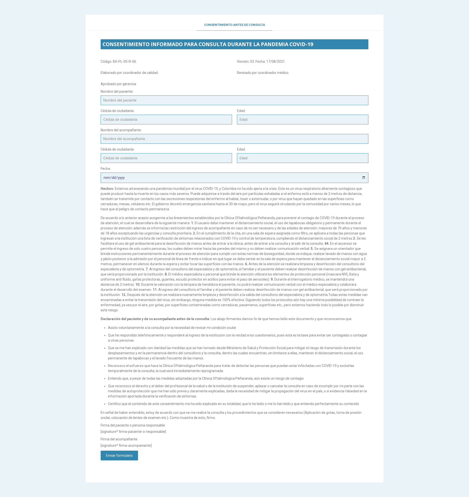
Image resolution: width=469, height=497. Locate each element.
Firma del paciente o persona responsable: (133, 425)
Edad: (241, 111)
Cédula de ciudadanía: (117, 111)
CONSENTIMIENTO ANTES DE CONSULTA (234, 25)
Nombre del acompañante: (121, 130)
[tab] (234, 25)
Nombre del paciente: (117, 91)
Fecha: (106, 169)
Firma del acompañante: (119, 439)
